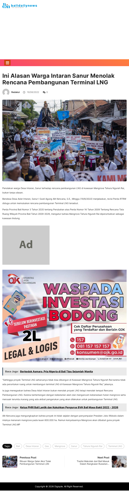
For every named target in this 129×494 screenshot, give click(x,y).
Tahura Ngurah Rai (92, 446)
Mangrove (60, 446)
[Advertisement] (64, 39)
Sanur (74, 446)
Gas (47, 446)
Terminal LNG (115, 446)
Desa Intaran (32, 446)
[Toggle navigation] (7, 62)
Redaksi (15, 92)
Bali (18, 446)
